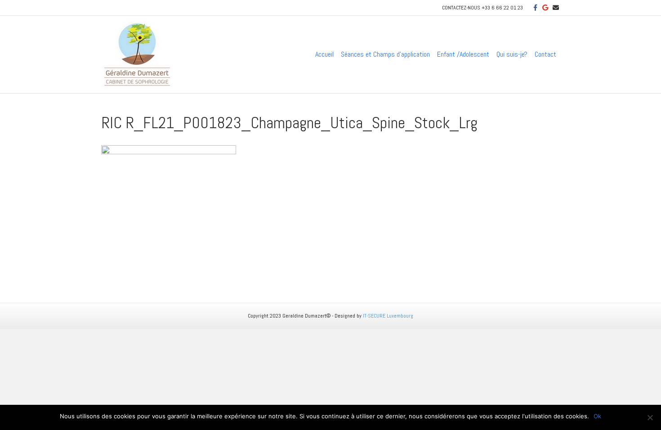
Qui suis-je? (511, 54)
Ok (597, 416)
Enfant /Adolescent (463, 54)
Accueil (324, 54)
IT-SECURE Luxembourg (388, 315)
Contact (545, 54)
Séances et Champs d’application (385, 54)
